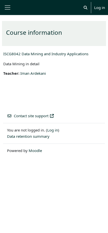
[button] (85, 7)
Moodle (35, 150)
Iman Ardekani (33, 73)
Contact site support (31, 115)
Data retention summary (28, 136)
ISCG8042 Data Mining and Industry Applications (45, 53)
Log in (99, 7)
